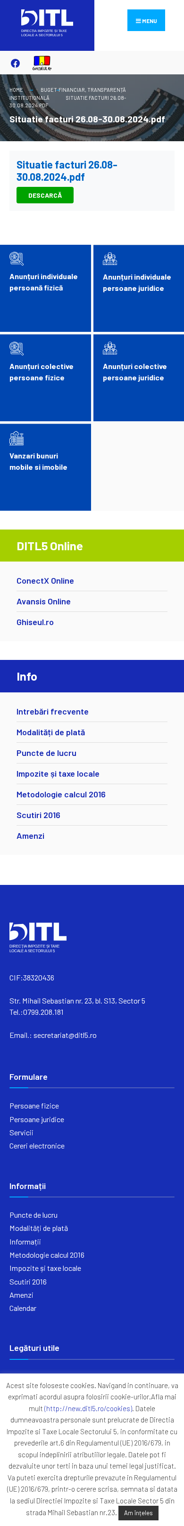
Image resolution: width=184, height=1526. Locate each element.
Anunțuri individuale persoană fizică (43, 282)
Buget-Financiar (63, 90)
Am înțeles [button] (138, 1513)
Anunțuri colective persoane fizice (41, 371)
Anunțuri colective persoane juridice (135, 371)
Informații (25, 1241)
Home (16, 90)
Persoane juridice (36, 1119)
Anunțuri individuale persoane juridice (137, 282)
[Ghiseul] (37, 63)
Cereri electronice (37, 1145)
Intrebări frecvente (53, 711)
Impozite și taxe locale (58, 773)
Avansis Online (44, 601)
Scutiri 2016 (38, 815)
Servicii (21, 1132)
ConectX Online (45, 580)
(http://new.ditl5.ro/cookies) (88, 1408)
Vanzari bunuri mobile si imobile (38, 461)
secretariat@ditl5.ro (65, 1034)
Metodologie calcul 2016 (61, 794)
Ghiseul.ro (35, 622)
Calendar (22, 1307)
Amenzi (30, 835)
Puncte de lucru (46, 752)
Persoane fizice (34, 1105)
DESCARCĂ (45, 195)
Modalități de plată (51, 732)
